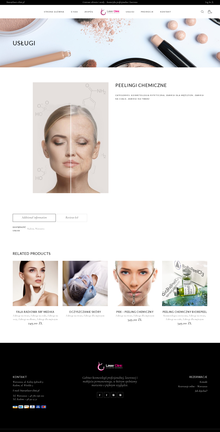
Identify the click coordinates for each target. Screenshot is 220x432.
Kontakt (203, 381)
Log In (208, 2)
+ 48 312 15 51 (31, 399)
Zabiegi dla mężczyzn (179, 95)
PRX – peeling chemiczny (135, 311)
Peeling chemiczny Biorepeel (185, 311)
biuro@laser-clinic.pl (16, 2)
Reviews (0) (72, 217)
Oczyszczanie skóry (85, 311)
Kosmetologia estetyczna (148, 95)
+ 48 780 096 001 (36, 395)
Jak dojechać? (201, 390)
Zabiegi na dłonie (27, 319)
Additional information (34, 217)
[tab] (34, 218)
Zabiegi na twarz (139, 99)
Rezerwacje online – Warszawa (192, 386)
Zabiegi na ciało (38, 315)
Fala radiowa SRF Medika (35, 311)
